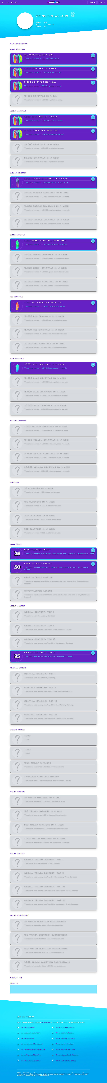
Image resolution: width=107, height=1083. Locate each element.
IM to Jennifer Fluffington (31, 1044)
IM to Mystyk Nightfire (31, 1055)
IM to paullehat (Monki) (30, 1060)
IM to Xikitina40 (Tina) (65, 1049)
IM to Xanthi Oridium (64, 1044)
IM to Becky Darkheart (30, 1033)
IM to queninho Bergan (65, 1027)
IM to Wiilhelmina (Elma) (66, 1060)
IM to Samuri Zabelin (64, 1033)
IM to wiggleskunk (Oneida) (67, 1055)
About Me (14, 983)
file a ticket (45, 1022)
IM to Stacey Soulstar (65, 1038)
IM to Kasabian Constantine (33, 1049)
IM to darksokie (27, 1038)
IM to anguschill (27, 1027)
